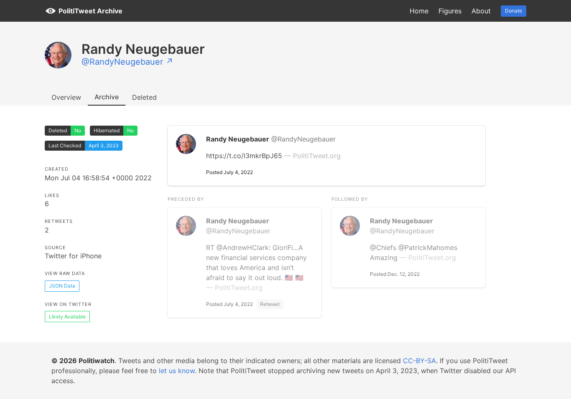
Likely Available (67, 316)
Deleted (144, 97)
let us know (177, 370)
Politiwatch (97, 360)
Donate (513, 11)
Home (419, 11)
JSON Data (62, 286)
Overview (66, 97)
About (481, 11)
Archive (106, 97)
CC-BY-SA (419, 360)
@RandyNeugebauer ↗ (127, 62)
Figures (449, 11)
